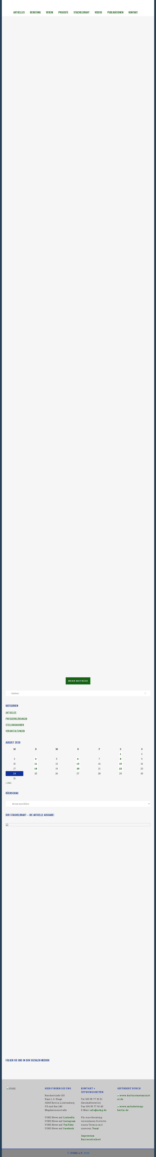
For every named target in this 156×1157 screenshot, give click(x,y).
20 (78, 768)
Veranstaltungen (15, 731)
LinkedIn (69, 1117)
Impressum (87, 1135)
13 (78, 763)
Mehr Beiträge (78, 681)
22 (120, 768)
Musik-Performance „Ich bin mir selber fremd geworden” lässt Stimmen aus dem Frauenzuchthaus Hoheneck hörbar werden (108, 356)
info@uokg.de (98, 1110)
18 (35, 768)
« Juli (8, 782)
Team (95, 1128)
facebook (68, 1128)
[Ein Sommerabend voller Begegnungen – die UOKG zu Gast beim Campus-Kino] (110, 516)
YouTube (68, 1124)
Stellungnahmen (15, 725)
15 (120, 763)
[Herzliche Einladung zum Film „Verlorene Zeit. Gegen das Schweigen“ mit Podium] (40, 233)
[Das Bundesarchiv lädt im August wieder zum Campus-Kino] (110, 50)
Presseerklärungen (16, 719)
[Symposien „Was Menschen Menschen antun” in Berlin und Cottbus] (40, 516)
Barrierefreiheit (91, 1139)
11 (36, 763)
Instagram (69, 1121)
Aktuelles (11, 713)
